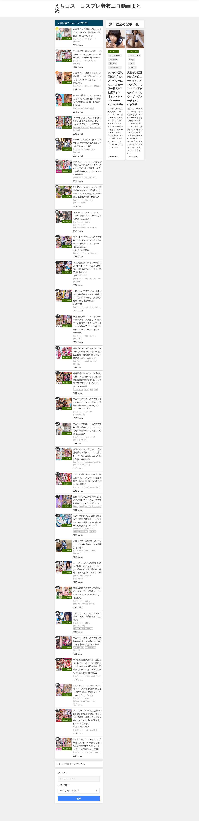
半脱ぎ (131, 59)
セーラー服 (113, 59)
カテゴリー (63, 785)
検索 (78, 798)
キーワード (63, 773)
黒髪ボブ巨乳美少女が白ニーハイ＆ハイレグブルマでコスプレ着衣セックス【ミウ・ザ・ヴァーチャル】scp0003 (134, 88)
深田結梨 (112, 63)
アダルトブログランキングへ (70, 764)
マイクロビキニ (114, 67)
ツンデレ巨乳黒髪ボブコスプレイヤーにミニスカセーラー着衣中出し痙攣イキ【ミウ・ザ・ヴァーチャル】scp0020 (115, 88)
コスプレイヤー (114, 55)
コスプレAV (113, 51)
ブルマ (131, 63)
